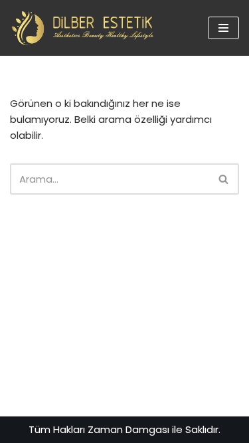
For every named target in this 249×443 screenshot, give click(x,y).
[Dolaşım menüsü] (223, 28)
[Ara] (224, 179)
